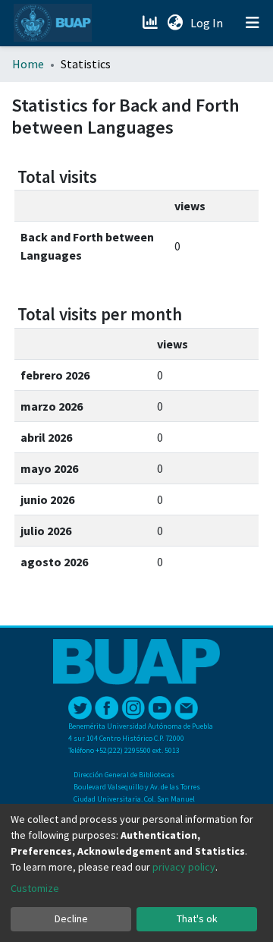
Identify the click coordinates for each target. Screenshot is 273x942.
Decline (71, 918)
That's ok (197, 918)
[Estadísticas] (151, 23)
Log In (208, 22)
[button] (174, 23)
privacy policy (183, 867)
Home (28, 63)
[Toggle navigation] (252, 22)
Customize (35, 888)
